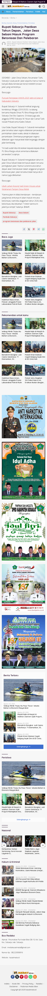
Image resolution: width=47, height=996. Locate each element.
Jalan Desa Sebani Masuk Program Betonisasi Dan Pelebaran (26, 43)
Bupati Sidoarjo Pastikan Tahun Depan (24, 42)
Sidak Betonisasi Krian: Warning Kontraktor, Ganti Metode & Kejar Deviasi (29, 869)
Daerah (9, 23)
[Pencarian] (43, 6)
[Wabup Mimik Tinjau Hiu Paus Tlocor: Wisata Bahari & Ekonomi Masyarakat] (12, 245)
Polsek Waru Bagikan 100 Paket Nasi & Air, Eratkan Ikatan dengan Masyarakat (34, 302)
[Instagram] (26, 977)
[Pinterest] (22, 977)
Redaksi (39, 984)
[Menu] (3, 6)
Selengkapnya (23, 747)
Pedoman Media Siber (29, 986)
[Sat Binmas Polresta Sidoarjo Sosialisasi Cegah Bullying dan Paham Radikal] (8, 924)
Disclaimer (14, 986)
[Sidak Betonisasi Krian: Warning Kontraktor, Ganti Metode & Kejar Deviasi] (8, 869)
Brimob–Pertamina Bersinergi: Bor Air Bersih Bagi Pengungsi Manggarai (35, 851)
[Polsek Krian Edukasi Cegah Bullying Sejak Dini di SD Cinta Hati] (35, 268)
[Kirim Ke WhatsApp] (43, 229)
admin (9, 42)
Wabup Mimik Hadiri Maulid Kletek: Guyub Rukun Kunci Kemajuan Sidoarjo (29, 902)
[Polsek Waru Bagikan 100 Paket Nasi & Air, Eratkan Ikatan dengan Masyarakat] (35, 291)
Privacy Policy (27, 984)
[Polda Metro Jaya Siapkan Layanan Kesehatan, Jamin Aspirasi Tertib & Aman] (12, 841)
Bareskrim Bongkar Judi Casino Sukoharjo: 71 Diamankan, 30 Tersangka (11, 278)
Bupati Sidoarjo (9, 213)
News (15, 23)
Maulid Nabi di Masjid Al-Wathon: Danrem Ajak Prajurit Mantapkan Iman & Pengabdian (35, 255)
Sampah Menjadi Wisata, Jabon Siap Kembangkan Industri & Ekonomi (30, 913)
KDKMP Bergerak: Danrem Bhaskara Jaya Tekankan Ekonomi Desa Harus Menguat (30, 891)
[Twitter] (17, 977)
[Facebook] (13, 977)
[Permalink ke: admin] (4, 43)
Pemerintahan (22, 23)
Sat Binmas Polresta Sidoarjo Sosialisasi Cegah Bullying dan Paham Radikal (28, 924)
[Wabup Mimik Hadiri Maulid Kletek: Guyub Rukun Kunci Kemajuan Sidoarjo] (8, 902)
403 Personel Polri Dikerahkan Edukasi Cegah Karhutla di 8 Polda (29, 880)
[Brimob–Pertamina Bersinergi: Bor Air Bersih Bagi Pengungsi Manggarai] (35, 841)
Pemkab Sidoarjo (10, 217)
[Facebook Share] (24, 229)
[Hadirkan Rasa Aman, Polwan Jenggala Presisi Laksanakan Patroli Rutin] (12, 291)
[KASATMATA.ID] (18, 6)
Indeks (7, 984)
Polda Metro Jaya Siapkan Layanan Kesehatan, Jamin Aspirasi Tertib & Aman (11, 851)
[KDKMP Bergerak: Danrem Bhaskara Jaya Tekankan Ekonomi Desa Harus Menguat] (8, 891)
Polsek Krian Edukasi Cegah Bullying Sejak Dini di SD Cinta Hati (35, 278)
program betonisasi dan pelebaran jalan (19, 221)
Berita (4, 23)
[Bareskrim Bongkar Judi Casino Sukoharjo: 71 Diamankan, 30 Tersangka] (12, 268)
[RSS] (35, 977)
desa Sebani (24, 213)
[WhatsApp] (30, 977)
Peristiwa (31, 23)
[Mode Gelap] (39, 6)
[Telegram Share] (38, 229)
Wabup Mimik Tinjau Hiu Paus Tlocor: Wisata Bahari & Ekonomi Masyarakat (11, 255)
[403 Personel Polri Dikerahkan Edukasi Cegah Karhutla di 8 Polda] (8, 880)
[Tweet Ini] (29, 229)
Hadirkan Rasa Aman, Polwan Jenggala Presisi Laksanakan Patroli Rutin (12, 302)
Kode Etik (16, 984)
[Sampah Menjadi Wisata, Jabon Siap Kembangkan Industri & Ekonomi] (8, 913)
